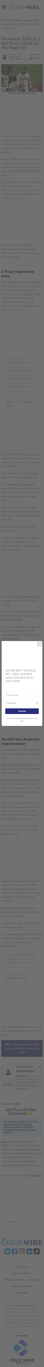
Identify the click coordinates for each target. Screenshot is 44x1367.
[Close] (39, 643)
